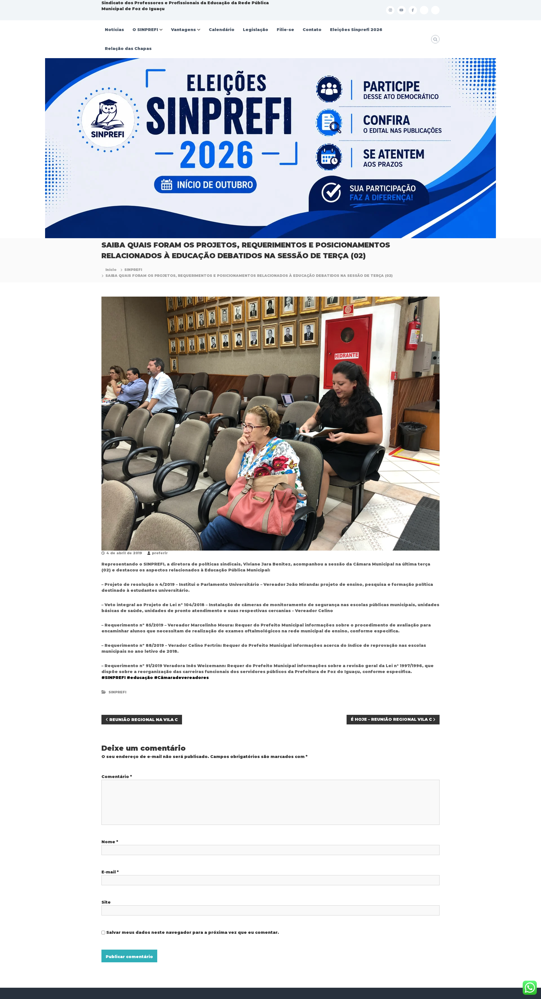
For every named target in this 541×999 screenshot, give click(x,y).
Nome (109, 841)
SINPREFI (133, 270)
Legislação (255, 29)
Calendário (221, 29)
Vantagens (183, 29)
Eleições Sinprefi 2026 (356, 29)
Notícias (114, 29)
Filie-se (285, 29)
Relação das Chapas (128, 48)
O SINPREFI (145, 29)
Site (106, 902)
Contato (312, 29)
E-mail (110, 872)
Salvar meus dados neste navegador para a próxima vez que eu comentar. (192, 932)
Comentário (116, 776)
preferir (160, 553)
